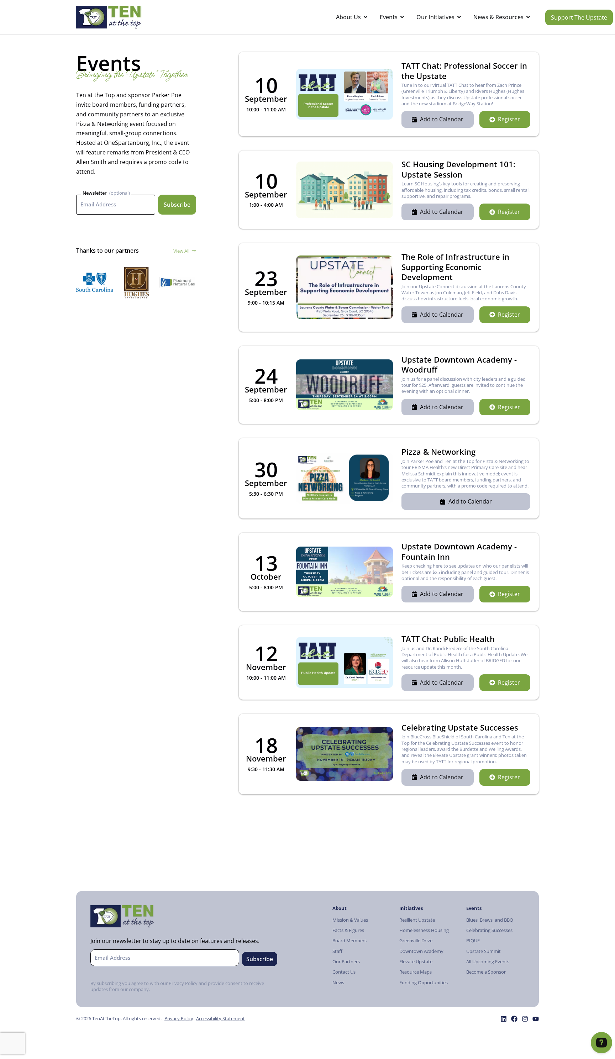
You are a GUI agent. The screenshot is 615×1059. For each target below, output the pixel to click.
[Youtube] (535, 1019)
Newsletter (95, 193)
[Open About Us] (365, 17)
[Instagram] (525, 1019)
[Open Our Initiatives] (459, 17)
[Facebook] (514, 1019)
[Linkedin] (503, 1019)
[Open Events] (402, 17)
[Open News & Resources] (528, 17)
